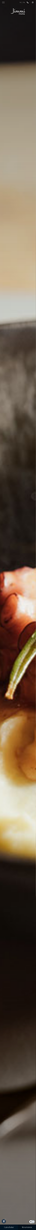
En (24, 2)
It (20, 2)
